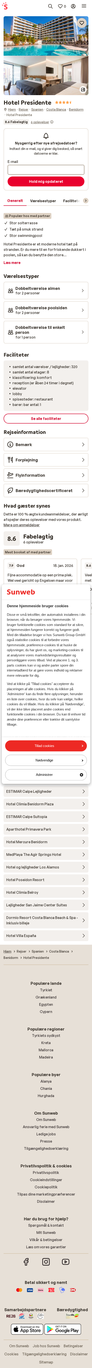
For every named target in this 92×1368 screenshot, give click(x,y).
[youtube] (65, 1265)
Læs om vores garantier (46, 1247)
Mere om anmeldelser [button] (22, 525)
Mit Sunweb (46, 1232)
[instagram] (46, 1265)
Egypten (46, 1004)
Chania (46, 1088)
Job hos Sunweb (46, 1346)
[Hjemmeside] (5, 6)
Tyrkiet (46, 990)
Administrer (44, 775)
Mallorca (46, 1050)
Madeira (46, 1057)
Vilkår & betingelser (46, 1239)
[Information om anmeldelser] (51, 122)
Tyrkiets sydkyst (46, 1035)
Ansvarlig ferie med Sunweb (46, 1127)
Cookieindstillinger (46, 1180)
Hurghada (46, 1095)
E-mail (13, 161)
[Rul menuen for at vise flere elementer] (85, 200)
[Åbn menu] (84, 6)
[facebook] (26, 1265)
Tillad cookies (44, 746)
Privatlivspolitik (46, 1172)
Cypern (46, 1011)
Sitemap (46, 1362)
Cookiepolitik (46, 1187)
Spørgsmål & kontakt (46, 1225)
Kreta (46, 1042)
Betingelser (73, 1346)
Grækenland (46, 997)
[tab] (15, 201)
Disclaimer (46, 1201)
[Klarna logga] (40, 1292)
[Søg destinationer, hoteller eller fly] (50, 6)
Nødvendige (44, 760)
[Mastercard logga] (19, 1292)
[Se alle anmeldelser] (29, 122)
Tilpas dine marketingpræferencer (46, 1194)
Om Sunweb (46, 1119)
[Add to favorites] (82, 23)
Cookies (11, 1354)
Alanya (46, 1081)
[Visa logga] (29, 1292)
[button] (46, 36)
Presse (46, 1141)
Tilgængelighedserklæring (46, 1148)
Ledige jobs (46, 1134)
